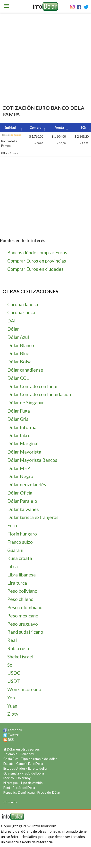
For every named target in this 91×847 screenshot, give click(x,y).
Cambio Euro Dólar (29, 764)
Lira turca (17, 583)
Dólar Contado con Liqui (32, 386)
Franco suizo (20, 542)
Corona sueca (21, 312)
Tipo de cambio (31, 783)
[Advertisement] (45, 65)
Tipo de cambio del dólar (39, 759)
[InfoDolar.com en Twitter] (5, 735)
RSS (11, 740)
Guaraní (15, 550)
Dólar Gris (17, 419)
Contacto (10, 802)
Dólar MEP (18, 468)
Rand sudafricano (25, 632)
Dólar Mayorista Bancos (32, 460)
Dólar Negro (20, 476)
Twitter (13, 735)
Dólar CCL (18, 378)
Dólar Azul (18, 337)
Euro (12, 525)
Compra (35, 127)
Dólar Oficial (20, 492)
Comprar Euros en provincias (36, 261)
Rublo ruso (18, 648)
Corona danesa (22, 304)
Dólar (13, 329)
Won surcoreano (24, 689)
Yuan (12, 706)
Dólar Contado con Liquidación (39, 394)
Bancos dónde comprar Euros (37, 252)
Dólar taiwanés (23, 509)
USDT (13, 681)
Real (12, 640)
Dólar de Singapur (25, 402)
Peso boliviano (22, 591)
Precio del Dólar (33, 773)
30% (84, 127)
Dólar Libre (19, 435)
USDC (13, 673)
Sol (10, 665)
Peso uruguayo (22, 624)
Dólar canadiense (25, 370)
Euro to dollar (38, 768)
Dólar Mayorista (24, 452)
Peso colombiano (24, 607)
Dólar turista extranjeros (32, 517)
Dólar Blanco (20, 345)
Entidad (10, 127)
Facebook (15, 730)
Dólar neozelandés (26, 484)
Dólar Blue (18, 353)
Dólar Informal (22, 427)
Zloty (12, 714)
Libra (12, 566)
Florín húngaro (22, 533)
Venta (59, 127)
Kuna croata (19, 558)
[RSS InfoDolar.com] (5, 740)
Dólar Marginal (22, 443)
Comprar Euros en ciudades (35, 269)
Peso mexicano (22, 615)
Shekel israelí (20, 656)
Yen (11, 697)
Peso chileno (20, 599)
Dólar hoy (27, 754)
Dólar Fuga (18, 411)
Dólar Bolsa (19, 361)
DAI (11, 320)
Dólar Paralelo (22, 501)
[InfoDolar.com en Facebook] (5, 730)
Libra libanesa (21, 574)
